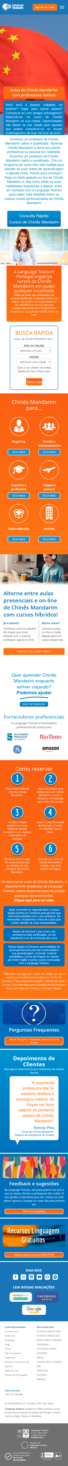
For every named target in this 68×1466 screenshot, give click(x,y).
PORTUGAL (42, 1370)
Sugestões (10, 1357)
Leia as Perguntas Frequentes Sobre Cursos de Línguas (34, 1041)
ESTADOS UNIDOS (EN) (48, 1331)
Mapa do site (11, 1370)
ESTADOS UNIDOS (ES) (48, 1335)
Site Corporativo (13, 1353)
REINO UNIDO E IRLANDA (49, 1340)
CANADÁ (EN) (44, 1361)
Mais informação (34, 704)
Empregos (10, 1340)
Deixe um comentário (34, 1211)
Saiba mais (34, 382)
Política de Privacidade (16, 1374)
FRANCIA (41, 1379)
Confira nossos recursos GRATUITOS (34, 1254)
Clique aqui (43, 371)
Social (8, 1348)
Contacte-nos (11, 1331)
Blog (7, 1344)
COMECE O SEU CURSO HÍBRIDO (34, 651)
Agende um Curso (44, 7)
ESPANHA (42, 1374)
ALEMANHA (43, 1344)
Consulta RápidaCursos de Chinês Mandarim (34, 219)
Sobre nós (10, 1335)
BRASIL (40, 1357)
